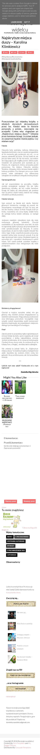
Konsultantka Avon (13, 592)
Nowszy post (29, 501)
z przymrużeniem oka (16, 550)
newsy (10, 537)
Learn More (16, 22)
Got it (27, 22)
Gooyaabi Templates (23, 747)
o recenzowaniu (22, 537)
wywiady (10, 546)
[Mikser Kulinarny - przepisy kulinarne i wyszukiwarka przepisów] (12, 528)
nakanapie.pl (10, 696)
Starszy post (10, 501)
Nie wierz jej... (22, 612)
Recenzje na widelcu (20, 26)
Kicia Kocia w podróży (24, 624)
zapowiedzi (11, 555)
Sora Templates (19, 743)
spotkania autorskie (15, 541)
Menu (4, 507)
